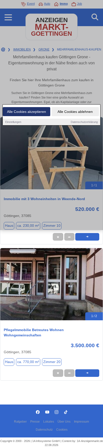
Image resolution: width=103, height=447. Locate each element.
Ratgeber (20, 421)
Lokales (48, 421)
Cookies (62, 429)
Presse (35, 421)
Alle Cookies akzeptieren (26, 112)
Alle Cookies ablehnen (75, 112)
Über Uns (64, 421)
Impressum (81, 421)
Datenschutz (44, 429)
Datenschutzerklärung (84, 121)
